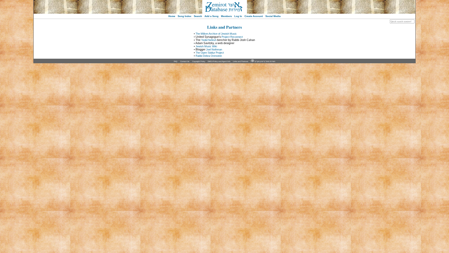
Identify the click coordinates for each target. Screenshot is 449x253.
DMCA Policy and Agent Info (219, 61)
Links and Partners (240, 61)
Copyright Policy (198, 61)
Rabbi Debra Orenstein (209, 55)
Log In (238, 16)
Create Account (253, 16)
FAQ (175, 61)
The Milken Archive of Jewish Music (216, 33)
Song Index (184, 16)
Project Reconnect (232, 36)
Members (226, 16)
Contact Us (184, 61)
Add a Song (212, 16)
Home (171, 16)
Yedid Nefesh (208, 39)
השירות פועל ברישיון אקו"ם (264, 61)
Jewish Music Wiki (206, 46)
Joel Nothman (214, 49)
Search (198, 16)
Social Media (273, 16)
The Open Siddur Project (210, 52)
